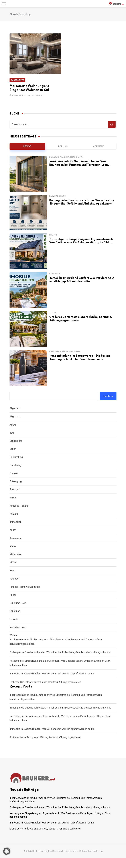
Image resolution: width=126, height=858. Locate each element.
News (13, 570)
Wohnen (14, 635)
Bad (51, 196)
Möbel (13, 562)
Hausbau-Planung (59, 157)
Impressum (71, 851)
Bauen (13, 448)
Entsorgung (16, 481)
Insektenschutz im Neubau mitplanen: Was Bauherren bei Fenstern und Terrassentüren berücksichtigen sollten (78, 165)
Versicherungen (18, 627)
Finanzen (14, 489)
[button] (7, 851)
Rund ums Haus (18, 603)
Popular (63, 146)
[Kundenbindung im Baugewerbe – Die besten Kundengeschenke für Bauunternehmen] (28, 368)
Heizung (14, 513)
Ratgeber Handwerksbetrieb (64, 351)
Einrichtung (15, 465)
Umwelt (14, 619)
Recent (27, 146)
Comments (18, 95)
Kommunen (16, 538)
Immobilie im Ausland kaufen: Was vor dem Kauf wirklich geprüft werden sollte (52, 673)
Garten (13, 497)
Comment (98, 146)
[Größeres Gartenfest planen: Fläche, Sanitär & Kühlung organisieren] (28, 329)
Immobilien (55, 274)
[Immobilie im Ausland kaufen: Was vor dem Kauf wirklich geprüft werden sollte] (28, 290)
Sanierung (60, 196)
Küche (13, 546)
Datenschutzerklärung (91, 851)
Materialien (76, 157)
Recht (13, 594)
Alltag (53, 313)
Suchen (108, 396)
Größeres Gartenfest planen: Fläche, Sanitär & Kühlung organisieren (45, 682)
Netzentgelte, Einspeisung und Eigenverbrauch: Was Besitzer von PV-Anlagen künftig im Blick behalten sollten (81, 243)
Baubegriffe (16, 440)
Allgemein (15, 408)
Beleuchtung (16, 457)
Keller (13, 529)
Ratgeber (14, 578)
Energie (53, 235)
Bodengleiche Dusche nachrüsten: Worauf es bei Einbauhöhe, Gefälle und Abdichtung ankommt (60, 652)
